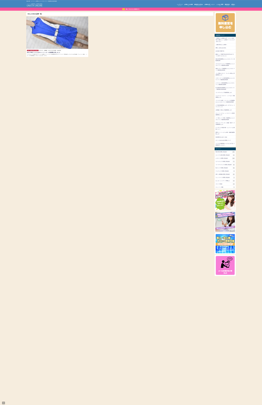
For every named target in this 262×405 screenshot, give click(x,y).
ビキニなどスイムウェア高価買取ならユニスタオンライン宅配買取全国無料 (225, 64)
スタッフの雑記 (225, 184)
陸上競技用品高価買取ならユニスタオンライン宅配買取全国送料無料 (225, 88)
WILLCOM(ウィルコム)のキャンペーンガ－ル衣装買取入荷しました (43, 52)
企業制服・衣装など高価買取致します (224, 110)
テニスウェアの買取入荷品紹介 (225, 171)
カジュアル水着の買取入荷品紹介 (225, 155)
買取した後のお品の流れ (221, 47)
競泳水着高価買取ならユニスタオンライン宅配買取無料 (225, 59)
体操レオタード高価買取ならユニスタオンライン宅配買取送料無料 (225, 69)
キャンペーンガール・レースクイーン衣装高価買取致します (225, 114)
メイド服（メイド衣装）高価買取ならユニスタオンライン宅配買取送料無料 (225, 118)
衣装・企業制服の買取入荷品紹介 (33, 50)
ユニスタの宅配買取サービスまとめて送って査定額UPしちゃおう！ (225, 144)
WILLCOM (59, 50)
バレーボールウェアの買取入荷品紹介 (225, 164)
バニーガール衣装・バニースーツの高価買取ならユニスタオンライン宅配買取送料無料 (225, 101)
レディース (41, 50)
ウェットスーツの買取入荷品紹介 (225, 177)
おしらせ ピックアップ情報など (225, 180)
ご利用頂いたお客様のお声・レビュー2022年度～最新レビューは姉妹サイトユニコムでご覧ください (225, 40)
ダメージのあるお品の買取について (223, 140)
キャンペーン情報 (225, 187)
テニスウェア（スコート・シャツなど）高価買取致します (225, 96)
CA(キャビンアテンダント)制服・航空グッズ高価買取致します (225, 123)
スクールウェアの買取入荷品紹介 (225, 161)
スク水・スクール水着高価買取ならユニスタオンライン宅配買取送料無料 (225, 79)
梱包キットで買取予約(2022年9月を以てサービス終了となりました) (225, 55)
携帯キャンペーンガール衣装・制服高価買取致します (225, 133)
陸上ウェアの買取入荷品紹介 (225, 167)
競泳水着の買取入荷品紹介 (225, 151)
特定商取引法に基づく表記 (221, 137)
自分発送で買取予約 (220, 51)
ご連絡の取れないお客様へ (221, 44)
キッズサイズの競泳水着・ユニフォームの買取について (225, 128)
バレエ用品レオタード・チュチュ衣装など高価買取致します (225, 74)
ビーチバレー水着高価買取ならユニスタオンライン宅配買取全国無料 (225, 83)
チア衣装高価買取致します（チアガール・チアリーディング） (225, 106)
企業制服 (45, 50)
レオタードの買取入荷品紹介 (225, 158)
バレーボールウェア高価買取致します (224, 92)
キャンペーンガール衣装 (52, 50)
